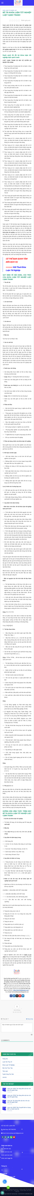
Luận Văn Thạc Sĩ (7, 1062)
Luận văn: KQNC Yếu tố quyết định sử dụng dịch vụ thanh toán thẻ (19, 1108)
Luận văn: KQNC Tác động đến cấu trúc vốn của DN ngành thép (19, 1089)
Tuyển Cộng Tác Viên (8, 1074)
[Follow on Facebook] (2, 1137)
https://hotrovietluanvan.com (20, 990)
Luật (15, 10)
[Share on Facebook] (11, 995)
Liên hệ (4, 1077)
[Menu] (2, 3)
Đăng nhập (30, 1019)
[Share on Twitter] (14, 995)
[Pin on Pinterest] (20, 995)
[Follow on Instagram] (5, 1137)
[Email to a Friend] (17, 995)
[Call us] (11, 1137)
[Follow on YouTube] (14, 1137)
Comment (9, 1091)
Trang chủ (5, 1059)
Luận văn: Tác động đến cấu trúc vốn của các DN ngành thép (18, 1101)
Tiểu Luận (5, 1071)
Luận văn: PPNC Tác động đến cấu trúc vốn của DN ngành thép (19, 1096)
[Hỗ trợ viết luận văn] (18, 3)
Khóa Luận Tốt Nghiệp (8, 10)
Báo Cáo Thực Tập (7, 1068)
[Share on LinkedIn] (23, 995)
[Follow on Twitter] (8, 1137)
